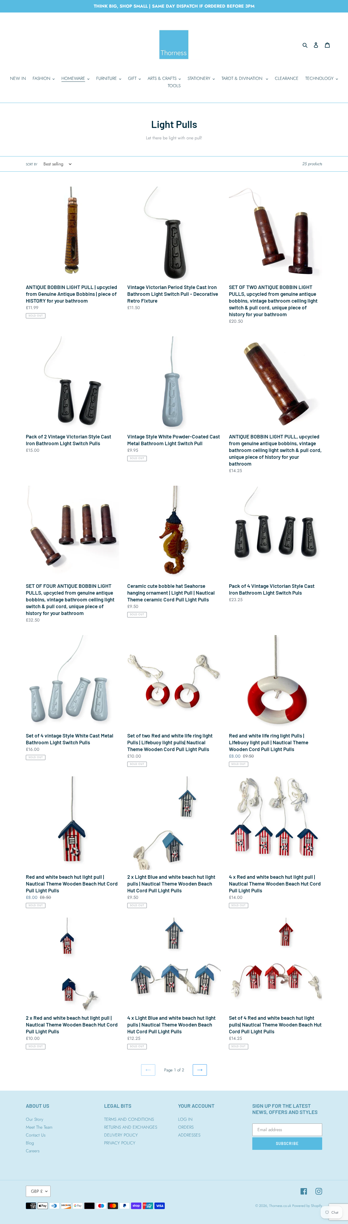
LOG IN (185, 1119)
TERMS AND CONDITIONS (129, 1119)
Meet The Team (39, 1127)
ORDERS (186, 1127)
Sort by (31, 164)
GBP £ (37, 1191)
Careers (32, 1151)
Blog (30, 1143)
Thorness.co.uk (280, 1205)
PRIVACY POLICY (119, 1143)
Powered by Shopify (307, 1205)
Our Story (34, 1119)
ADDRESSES (189, 1135)
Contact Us (35, 1135)
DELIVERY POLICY (121, 1135)
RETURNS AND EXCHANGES (130, 1127)
